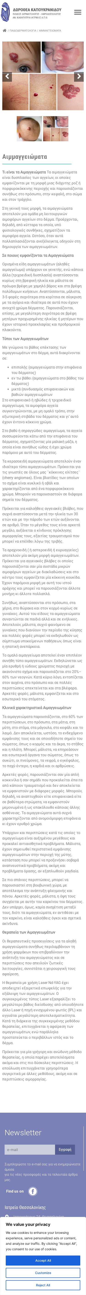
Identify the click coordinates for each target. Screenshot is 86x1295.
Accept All (43, 1260)
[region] (43, 1256)
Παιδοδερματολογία (23, 30)
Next (79, 77)
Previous (7, 77)
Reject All (43, 1285)
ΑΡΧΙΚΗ (4, 31)
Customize (43, 1273)
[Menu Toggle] (77, 12)
